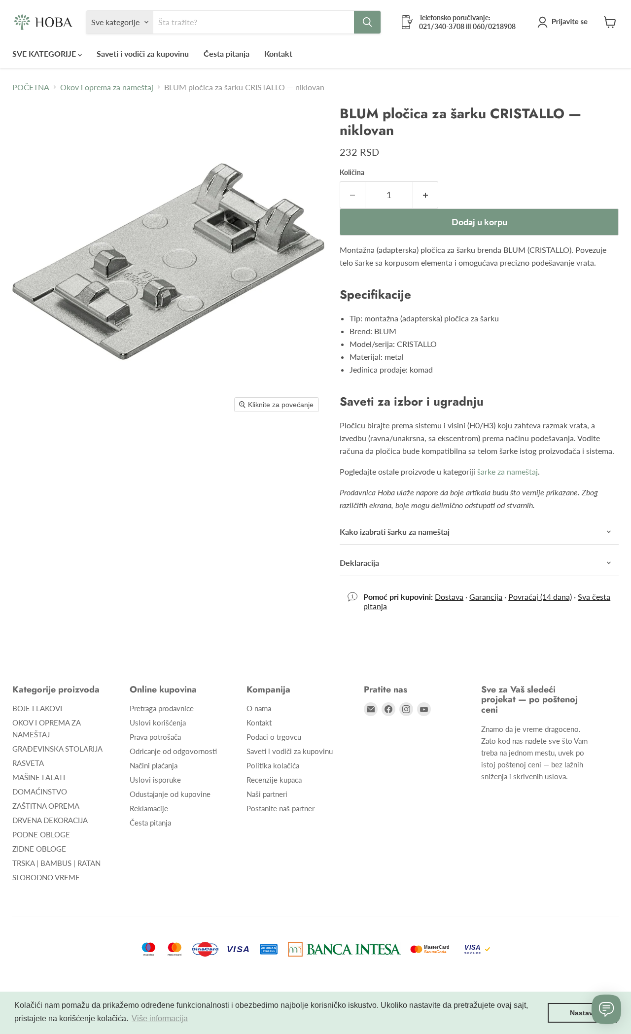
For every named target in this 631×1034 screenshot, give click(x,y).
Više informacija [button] (160, 1018)
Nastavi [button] (582, 1013)
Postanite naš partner (280, 808)
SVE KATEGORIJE (45, 53)
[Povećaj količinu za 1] (425, 194)
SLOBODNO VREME (46, 877)
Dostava (449, 596)
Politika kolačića (272, 765)
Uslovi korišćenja (158, 722)
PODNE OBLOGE (41, 834)
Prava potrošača (155, 736)
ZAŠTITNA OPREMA (45, 805)
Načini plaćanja (153, 765)
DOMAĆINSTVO (39, 791)
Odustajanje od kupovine (170, 794)
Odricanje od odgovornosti (173, 751)
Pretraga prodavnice (162, 708)
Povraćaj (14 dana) (540, 596)
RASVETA (28, 762)
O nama (258, 708)
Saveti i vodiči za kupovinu (143, 53)
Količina (352, 172)
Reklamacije (149, 808)
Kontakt (278, 53)
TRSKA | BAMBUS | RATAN (56, 863)
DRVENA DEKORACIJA (50, 820)
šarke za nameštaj (507, 471)
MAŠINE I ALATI (38, 777)
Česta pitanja (226, 53)
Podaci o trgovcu (273, 736)
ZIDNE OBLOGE (39, 848)
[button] (564, 22)
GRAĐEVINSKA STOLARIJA (57, 748)
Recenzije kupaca (274, 779)
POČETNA (30, 87)
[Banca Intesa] (344, 949)
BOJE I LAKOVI (37, 708)
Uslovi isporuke (155, 779)
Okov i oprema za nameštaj (106, 87)
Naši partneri (266, 794)
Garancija (485, 596)
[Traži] (367, 22)
